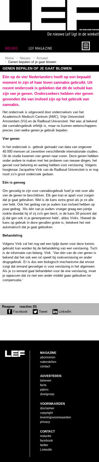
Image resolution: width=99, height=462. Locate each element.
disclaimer (47, 408)
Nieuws (25, 58)
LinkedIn (64, 311)
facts (43, 385)
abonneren (47, 357)
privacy (45, 422)
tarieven (45, 380)
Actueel (42, 58)
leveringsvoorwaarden (55, 417)
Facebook (20, 311)
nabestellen (48, 362)
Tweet (42, 311)
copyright (46, 413)
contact (45, 366)
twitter (44, 445)
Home (9, 58)
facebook (46, 440)
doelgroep (47, 394)
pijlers (44, 389)
